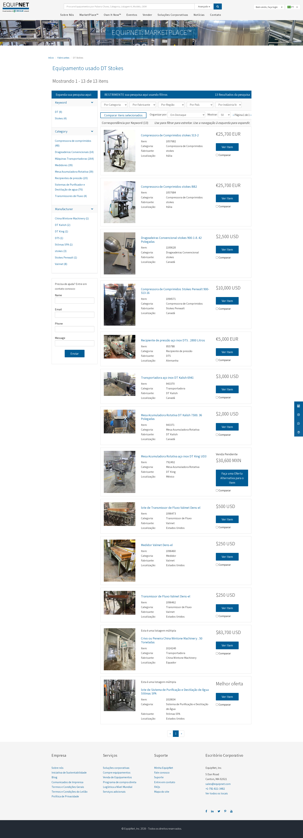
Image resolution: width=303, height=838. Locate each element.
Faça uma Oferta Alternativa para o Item (232, 477)
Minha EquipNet (163, 768)
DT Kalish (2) (62, 225)
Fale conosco (162, 772)
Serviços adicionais (114, 791)
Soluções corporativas (116, 768)
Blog (54, 777)
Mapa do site (161, 791)
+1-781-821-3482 (215, 789)
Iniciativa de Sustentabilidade (69, 772)
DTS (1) (59, 238)
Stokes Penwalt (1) (66, 257)
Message (60, 338)
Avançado (203, 6)
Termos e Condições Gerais (68, 787)
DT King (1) (61, 231)
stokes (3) (60, 251)
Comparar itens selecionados (123, 115)
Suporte (159, 777)
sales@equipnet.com (218, 784)
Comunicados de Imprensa (67, 782)
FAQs (157, 787)
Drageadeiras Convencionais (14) (74, 152)
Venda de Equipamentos (117, 777)
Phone (59, 323)
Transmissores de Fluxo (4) (71, 196)
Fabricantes (63, 57)
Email (58, 309)
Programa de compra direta (119, 782)
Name (58, 295)
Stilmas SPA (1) (64, 244)
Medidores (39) (64, 165)
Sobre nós (57, 768)
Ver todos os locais (217, 793)
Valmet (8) (61, 264)
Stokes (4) (61, 118)
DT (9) (58, 112)
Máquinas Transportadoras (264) (74, 159)
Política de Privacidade (65, 796)
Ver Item (227, 147)
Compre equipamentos (116, 772)
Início (51, 57)
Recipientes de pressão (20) (71, 178)
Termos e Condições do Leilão (69, 791)
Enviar (74, 354)
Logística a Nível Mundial (117, 787)
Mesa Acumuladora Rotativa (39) (74, 171)
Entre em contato (164, 782)
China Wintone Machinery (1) (72, 218)
